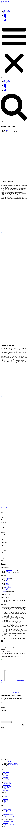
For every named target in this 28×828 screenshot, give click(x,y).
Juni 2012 (5, 774)
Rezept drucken (4, 507)
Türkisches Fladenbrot (13, 764)
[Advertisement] (14, 216)
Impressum (5, 815)
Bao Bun (10, 761)
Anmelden (5, 807)
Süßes (4, 803)
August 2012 (6, 772)
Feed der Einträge (7, 809)
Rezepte (5, 12)
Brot (4, 797)
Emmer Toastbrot (13, 763)
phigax (7, 130)
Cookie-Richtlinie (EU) (8, 816)
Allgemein (5, 795)
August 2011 (6, 787)
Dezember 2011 (7, 782)
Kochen (5, 801)
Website (2, 707)
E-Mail (2, 705)
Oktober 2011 (6, 785)
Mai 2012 (5, 775)
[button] (14, 50)
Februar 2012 (6, 779)
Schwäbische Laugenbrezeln (14, 767)
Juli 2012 (5, 773)
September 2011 (7, 786)
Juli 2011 (5, 788)
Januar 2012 (6, 781)
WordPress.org (6, 811)
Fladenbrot (5, 800)
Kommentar (4, 710)
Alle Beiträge (6, 10)
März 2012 (5, 778)
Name (2, 702)
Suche (2, 93)
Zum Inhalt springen (5, 1)
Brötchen (5, 799)
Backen (5, 796)
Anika (4, 761)
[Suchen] (23, 725)
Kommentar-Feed (7, 810)
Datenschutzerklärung (8, 814)
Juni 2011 (5, 790)
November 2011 (7, 783)
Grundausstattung (7, 11)
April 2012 (5, 777)
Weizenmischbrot (15, 765)
